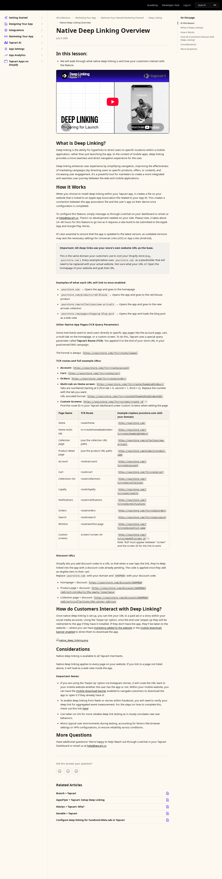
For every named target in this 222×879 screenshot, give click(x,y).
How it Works (187, 32)
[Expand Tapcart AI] (41, 42)
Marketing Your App (85, 17)
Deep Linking (155, 17)
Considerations (188, 44)
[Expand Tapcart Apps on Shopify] (41, 61)
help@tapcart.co (68, 218)
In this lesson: (188, 23)
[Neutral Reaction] (68, 771)
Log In (187, 5)
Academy (152, 5)
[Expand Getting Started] (41, 17)
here (85, 708)
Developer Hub (170, 5)
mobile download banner (91, 691)
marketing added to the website (113, 627)
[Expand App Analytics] (41, 55)
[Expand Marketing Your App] (41, 36)
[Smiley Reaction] (76, 771)
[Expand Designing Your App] (41, 24)
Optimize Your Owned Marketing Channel (122, 17)
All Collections (63, 17)
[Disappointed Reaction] (59, 771)
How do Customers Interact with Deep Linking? (197, 38)
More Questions (189, 48)
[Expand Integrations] (41, 30)
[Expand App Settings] (41, 48)
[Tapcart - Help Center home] (3, 5)
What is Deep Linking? (192, 27)
